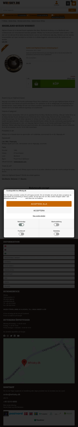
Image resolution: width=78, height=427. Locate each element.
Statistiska (56, 231)
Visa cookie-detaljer (39, 216)
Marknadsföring (56, 222)
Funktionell (21, 231)
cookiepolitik (21, 198)
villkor (45, 198)
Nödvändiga (21, 222)
